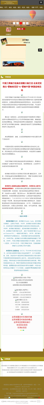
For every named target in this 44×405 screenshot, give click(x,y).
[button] (41, 2)
